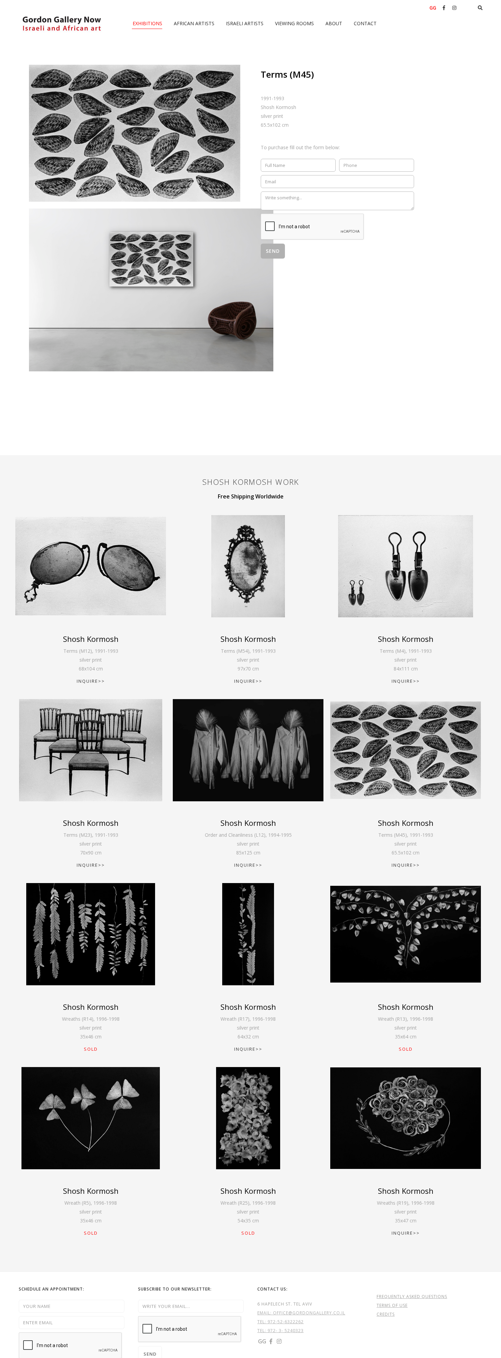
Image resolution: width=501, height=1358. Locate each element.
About (333, 23)
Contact (365, 23)
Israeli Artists (244, 23)
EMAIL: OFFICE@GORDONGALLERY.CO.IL (301, 1313)
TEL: (262, 1322)
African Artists (194, 23)
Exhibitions (147, 23)
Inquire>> (91, 681)
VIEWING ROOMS (294, 23)
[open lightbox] (134, 133)
